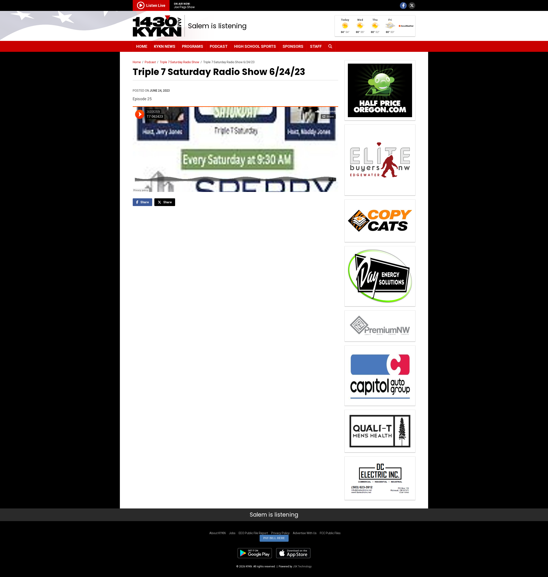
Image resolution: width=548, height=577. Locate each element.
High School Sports (255, 46)
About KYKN (217, 533)
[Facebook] (403, 5)
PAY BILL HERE (274, 538)
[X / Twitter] (411, 5)
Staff (316, 46)
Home (141, 46)
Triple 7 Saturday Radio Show (179, 62)
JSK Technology (302, 566)
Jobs (232, 533)
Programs (192, 46)
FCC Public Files (330, 533)
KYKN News (164, 46)
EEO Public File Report (253, 533)
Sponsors (293, 46)
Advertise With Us (305, 533)
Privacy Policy (280, 533)
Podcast (219, 46)
